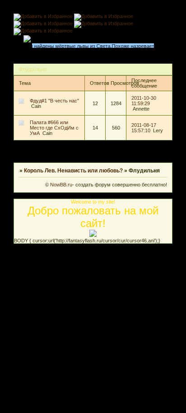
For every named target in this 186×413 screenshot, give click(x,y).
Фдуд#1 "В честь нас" (54, 100)
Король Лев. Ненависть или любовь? (73, 170)
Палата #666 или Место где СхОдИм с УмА (54, 128)
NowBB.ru (60, 184)
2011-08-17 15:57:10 (143, 127)
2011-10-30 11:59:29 (143, 100)
